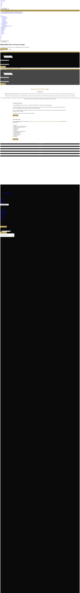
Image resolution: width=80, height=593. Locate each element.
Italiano (2, 202)
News (2, 34)
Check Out (2, 57)
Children (1, 62)
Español (2, 200)
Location (2, 216)
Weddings (3, 213)
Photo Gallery (3, 214)
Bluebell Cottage (4, 21)
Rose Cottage (4, 20)
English (2, 199)
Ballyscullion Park (4, 212)
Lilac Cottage (4, 18)
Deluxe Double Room (5, 22)
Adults (1, 58)
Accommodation (3, 16)
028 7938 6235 (2, 0)
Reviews (2, 215)
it (1, 6)
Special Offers (3, 23)
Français (2, 201)
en (1, 3)
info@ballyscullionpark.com (8, 193)
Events (2, 217)
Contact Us (3, 218)
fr (1, 5)
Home (2, 15)
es (1, 4)
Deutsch (2, 198)
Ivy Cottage (3, 19)
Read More (15, 115)
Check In (1, 56)
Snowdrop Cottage (4, 17)
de (1, 2)
